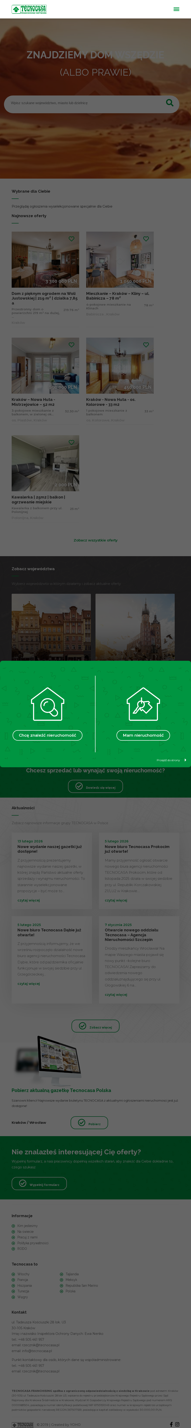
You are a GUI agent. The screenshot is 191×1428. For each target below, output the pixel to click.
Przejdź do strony (168, 760)
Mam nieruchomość (143, 735)
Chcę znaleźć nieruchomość (47, 735)
